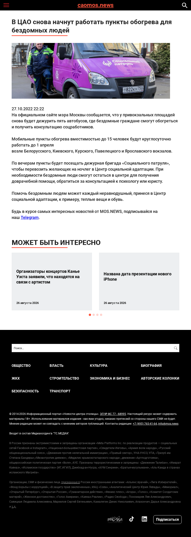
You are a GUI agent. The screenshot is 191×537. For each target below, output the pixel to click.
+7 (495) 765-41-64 (145, 423)
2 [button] (93, 315)
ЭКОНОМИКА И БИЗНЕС (110, 378)
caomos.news (96, 5)
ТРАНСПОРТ (60, 391)
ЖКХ (16, 378)
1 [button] (90, 315)
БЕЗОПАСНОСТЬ (25, 391)
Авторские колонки (160, 378)
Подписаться (167, 519)
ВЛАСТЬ (56, 365)
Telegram (30, 217)
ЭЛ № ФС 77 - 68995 (113, 414)
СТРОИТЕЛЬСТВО (64, 378)
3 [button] (97, 315)
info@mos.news (168, 423)
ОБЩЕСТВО (21, 365)
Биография (151, 365)
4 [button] (101, 315)
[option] (52, 281)
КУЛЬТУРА (98, 365)
